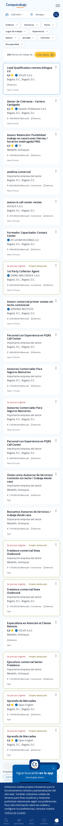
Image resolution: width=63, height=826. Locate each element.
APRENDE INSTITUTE (22, 309)
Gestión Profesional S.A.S (32, 108)
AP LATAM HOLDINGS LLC (25, 240)
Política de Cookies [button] (15, 812)
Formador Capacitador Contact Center (27, 234)
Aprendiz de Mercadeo (21, 701)
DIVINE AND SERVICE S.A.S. (25, 275)
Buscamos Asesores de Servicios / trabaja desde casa (29, 513)
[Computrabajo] (16, 5)
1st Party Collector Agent (23, 271)
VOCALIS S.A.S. (15, 206)
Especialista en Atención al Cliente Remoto (29, 624)
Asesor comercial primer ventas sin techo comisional (30, 303)
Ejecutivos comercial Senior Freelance (25, 663)
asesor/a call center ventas (24, 202)
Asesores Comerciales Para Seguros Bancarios (24, 370)
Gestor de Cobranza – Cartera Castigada (26, 103)
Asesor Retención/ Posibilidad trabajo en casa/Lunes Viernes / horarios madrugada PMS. (27, 138)
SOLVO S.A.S (25, 75)
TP (20, 145)
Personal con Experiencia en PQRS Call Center (29, 336)
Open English (26, 705)
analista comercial (19, 172)
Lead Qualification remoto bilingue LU (29, 69)
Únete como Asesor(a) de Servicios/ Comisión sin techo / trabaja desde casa (30, 478)
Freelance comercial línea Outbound (23, 552)
